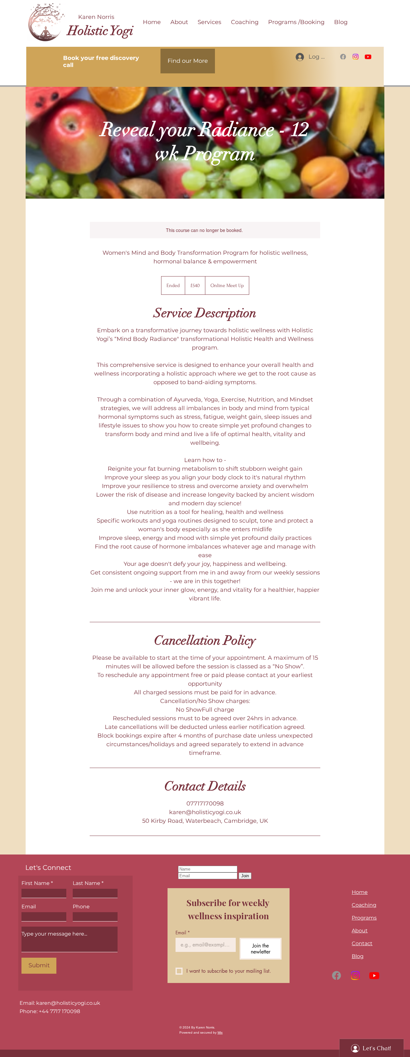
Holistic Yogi (100, 31)
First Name (35, 883)
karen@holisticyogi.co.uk (68, 1003)
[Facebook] (343, 57)
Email (28, 906)
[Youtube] (368, 57)
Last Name (86, 883)
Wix (220, 1032)
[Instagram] (355, 57)
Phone (81, 906)
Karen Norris (96, 17)
